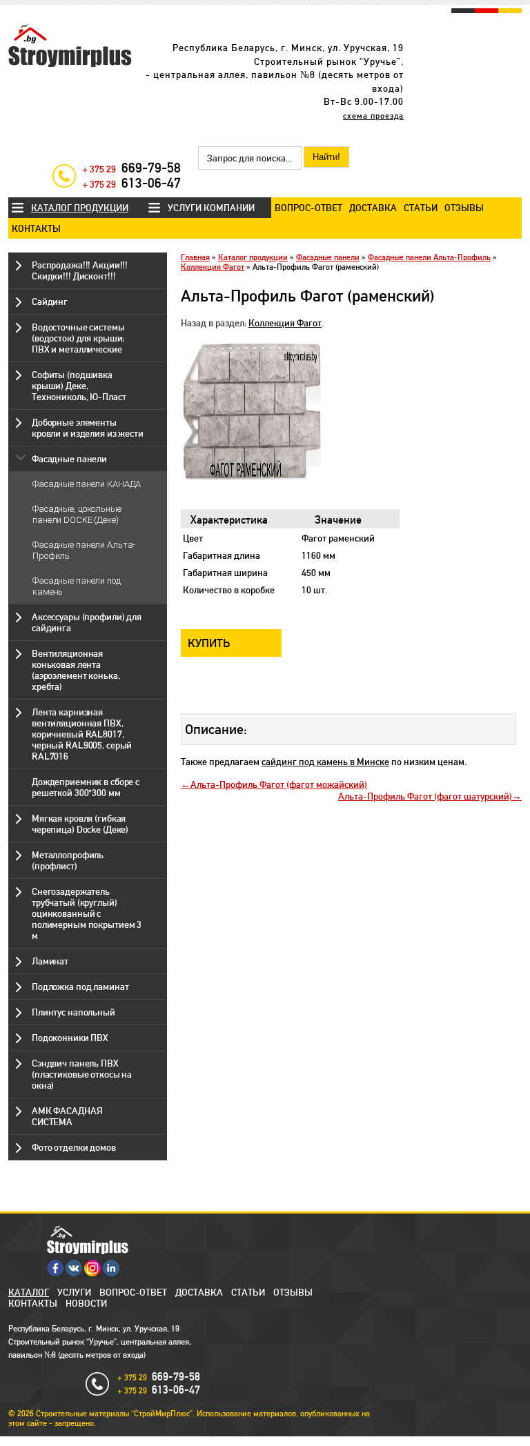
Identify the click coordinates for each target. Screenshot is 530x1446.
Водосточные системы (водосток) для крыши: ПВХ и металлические (78, 338)
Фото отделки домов (74, 1147)
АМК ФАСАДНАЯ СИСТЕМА (67, 1116)
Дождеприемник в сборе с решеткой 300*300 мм (85, 787)
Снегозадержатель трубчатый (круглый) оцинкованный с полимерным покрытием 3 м (86, 913)
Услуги (74, 1292)
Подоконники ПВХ (70, 1037)
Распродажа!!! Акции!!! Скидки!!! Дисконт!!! (80, 270)
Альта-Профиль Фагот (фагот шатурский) (425, 796)
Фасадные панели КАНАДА (86, 484)
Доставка (373, 207)
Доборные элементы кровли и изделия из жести (88, 428)
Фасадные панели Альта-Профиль (429, 257)
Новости (86, 1303)
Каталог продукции (79, 207)
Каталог (28, 1292)
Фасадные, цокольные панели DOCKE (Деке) (76, 514)
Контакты (36, 228)
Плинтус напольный (73, 1012)
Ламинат (50, 961)
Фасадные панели (69, 458)
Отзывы (464, 207)
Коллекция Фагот (212, 267)
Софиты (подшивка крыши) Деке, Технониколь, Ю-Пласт (79, 385)
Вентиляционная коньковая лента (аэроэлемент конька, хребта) (75, 670)
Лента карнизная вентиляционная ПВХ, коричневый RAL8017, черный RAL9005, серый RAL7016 (82, 734)
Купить (209, 643)
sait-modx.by (240, 1441)
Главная (195, 257)
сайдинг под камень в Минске (325, 761)
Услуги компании (211, 207)
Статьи (421, 207)
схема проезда (373, 116)
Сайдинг (50, 301)
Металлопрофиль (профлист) (68, 860)
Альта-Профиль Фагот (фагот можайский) (278, 784)
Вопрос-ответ (308, 207)
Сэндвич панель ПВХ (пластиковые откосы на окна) (82, 1074)
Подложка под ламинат (80, 986)
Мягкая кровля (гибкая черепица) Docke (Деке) (80, 824)
